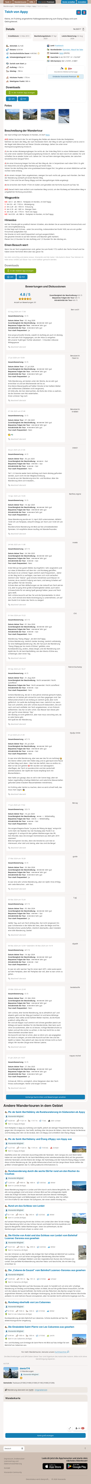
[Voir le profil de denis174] (10, 1372)
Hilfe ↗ (32, 2)
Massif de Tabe (77, 49)
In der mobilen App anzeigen (23, 92)
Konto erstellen (68, 2)
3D (81, 1428)
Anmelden (82, 2)
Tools (7, 2)
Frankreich (59, 46)
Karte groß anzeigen (45, 1435)
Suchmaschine (61, 1352)
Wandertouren (20, 2)
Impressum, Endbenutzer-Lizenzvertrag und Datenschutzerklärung (14, 1461)
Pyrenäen (66, 49)
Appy (61, 53)
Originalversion (41, 1390)
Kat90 (31, 1390)
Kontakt (7, 1468)
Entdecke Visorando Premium (64, 76)
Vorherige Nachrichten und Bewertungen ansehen (45, 1097)
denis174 (25, 1368)
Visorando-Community (13, 1472)
